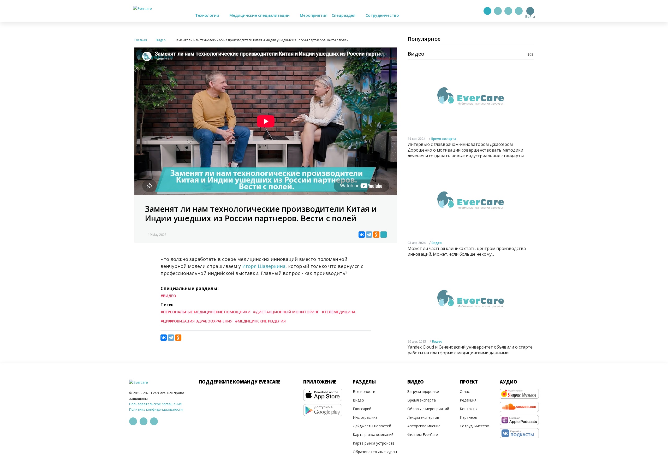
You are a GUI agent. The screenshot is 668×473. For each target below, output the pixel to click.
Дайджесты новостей (372, 425)
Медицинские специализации (260, 15)
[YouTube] (519, 11)
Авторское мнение (423, 425)
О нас (465, 391)
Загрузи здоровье (423, 391)
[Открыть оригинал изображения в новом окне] (383, 234)
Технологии (207, 15)
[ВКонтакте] (362, 234)
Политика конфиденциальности (156, 409)
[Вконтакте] (508, 11)
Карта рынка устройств (374, 443)
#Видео (168, 295)
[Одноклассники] (376, 234)
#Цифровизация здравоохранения (196, 321)
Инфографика (365, 417)
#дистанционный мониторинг (286, 311)
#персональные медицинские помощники (205, 311)
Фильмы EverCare (422, 434)
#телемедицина (338, 311)
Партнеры (469, 417)
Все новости (364, 391)
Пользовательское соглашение (155, 404)
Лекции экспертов (423, 417)
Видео (437, 243)
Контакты (468, 408)
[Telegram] (498, 11)
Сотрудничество (382, 15)
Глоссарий (362, 408)
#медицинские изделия (260, 321)
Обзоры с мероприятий (428, 408)
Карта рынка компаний (373, 434)
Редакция (468, 400)
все (531, 54)
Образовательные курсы (375, 451)
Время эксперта (443, 138)
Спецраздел (344, 15)
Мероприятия (313, 15)
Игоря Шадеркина (263, 266)
